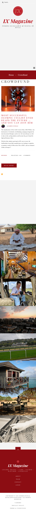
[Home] (18, 11)
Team (18, 479)
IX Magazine (18, 21)
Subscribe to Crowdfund (2, 174)
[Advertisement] (18, 47)
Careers (18, 502)
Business (4, 155)
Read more (10, 166)
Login (18, 485)
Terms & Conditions (18, 508)
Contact (18, 482)
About (18, 476)
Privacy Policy (18, 505)
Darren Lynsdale (13, 126)
